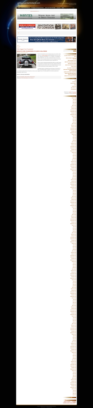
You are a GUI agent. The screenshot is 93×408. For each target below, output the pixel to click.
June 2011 (74, 373)
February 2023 (73, 161)
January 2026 (73, 108)
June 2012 (74, 355)
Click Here (74, 93)
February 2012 (73, 361)
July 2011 (74, 372)
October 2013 (73, 331)
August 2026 (74, 97)
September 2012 (73, 350)
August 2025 (74, 116)
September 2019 (73, 223)
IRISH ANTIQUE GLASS (72, 60)
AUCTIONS (74, 81)
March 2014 (74, 323)
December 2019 (73, 219)
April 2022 (74, 176)
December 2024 (73, 128)
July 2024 (74, 135)
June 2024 (74, 137)
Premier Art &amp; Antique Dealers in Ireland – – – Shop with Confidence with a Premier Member (69, 401)
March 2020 (74, 214)
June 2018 (74, 246)
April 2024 (74, 140)
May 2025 (74, 120)
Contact (28, 11)
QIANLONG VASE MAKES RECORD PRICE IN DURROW (69, 70)
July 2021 (74, 190)
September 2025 (73, 114)
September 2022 (73, 169)
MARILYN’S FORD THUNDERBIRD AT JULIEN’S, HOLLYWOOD (32, 51)
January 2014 (73, 326)
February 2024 (73, 143)
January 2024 (73, 144)
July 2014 (74, 317)
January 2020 (73, 217)
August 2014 (74, 316)
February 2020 (73, 216)
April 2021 (74, 194)
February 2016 (73, 288)
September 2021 (73, 187)
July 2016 (74, 281)
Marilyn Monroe (32, 76)
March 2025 (74, 123)
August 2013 (74, 334)
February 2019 (73, 234)
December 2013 (73, 328)
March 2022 (74, 178)
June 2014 (74, 319)
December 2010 (73, 382)
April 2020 (74, 213)
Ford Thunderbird (21, 76)
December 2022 (73, 164)
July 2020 (74, 208)
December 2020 (73, 200)
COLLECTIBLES (73, 83)
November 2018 (73, 238)
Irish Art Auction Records (25, 7)
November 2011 (73, 366)
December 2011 (73, 364)
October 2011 (73, 367)
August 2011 (74, 370)
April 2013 (74, 340)
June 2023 (74, 155)
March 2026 (74, 105)
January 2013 (73, 344)
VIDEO (63, 7)
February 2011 (73, 379)
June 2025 (74, 119)
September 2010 (73, 387)
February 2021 (73, 197)
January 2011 (73, 381)
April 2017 (74, 267)
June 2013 (74, 337)
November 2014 (73, 311)
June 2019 (74, 228)
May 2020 (74, 211)
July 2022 (74, 172)
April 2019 (74, 231)
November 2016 (73, 275)
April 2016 (74, 285)
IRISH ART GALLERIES (72, 63)
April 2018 (74, 249)
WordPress (54, 406)
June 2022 (74, 173)
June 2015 (74, 300)
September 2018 (73, 241)
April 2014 (74, 322)
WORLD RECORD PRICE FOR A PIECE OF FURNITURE (70, 74)
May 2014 (74, 320)
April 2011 (74, 376)
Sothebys (74, 397)
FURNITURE (74, 86)
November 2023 (73, 147)
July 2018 (74, 244)
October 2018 (73, 240)
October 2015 (73, 294)
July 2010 (74, 390)
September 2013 (73, 332)
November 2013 (73, 329)
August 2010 (74, 388)
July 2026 (74, 99)
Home (19, 7)
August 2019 (74, 225)
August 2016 (74, 279)
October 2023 (73, 149)
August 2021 (74, 188)
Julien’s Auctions (45, 55)
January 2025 (73, 126)
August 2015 (74, 297)
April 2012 (74, 358)
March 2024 (74, 141)
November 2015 (73, 293)
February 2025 (73, 125)
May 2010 (74, 393)
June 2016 (74, 282)
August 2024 (74, 134)
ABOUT (19, 11)
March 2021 (74, 196)
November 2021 (73, 184)
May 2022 (74, 175)
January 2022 (73, 181)
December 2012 (73, 346)
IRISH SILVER (73, 66)
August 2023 (74, 152)
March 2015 (74, 305)
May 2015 (74, 302)
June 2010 (74, 391)
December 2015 (73, 291)
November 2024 (73, 129)
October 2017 (73, 258)
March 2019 (74, 232)
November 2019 (73, 220)
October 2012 (73, 349)
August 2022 (74, 170)
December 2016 (73, 273)
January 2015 (73, 308)
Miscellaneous (73, 87)
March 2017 (74, 269)
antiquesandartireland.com (34, 11)
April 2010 (74, 394)
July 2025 (74, 117)
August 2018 (74, 243)
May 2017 (74, 266)
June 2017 (74, 264)
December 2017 (73, 255)
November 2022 (73, 166)
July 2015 (74, 299)
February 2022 (73, 179)
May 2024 (74, 138)
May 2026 (74, 102)
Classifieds (58, 7)
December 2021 (73, 182)
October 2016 (73, 276)
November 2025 (73, 111)
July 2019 (74, 226)
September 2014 (73, 314)
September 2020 (73, 205)
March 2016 (74, 287)
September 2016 (73, 278)
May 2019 (74, 229)
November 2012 (73, 347)
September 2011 (73, 369)
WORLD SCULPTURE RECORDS (70, 75)
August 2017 (74, 261)
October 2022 (73, 167)
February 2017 (73, 270)
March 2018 (74, 250)
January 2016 (73, 290)
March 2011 (74, 378)
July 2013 (74, 335)
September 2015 (73, 296)
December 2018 (73, 237)
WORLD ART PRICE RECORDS (50, 7)
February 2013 (73, 343)
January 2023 (73, 163)
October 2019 (73, 222)
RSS (73, 7)
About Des (24, 11)
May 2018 (74, 247)
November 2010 (73, 384)
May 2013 (74, 338)
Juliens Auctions (27, 76)
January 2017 (73, 272)
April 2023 (74, 158)
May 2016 (74, 284)
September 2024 (73, 132)
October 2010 (73, 385)
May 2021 (74, 193)
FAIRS (75, 84)
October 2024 (73, 131)
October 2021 (73, 185)
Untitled (74, 402)
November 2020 (73, 202)
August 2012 (74, 352)
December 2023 (73, 146)
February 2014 (73, 325)
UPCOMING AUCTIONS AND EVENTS (37, 7)
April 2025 (74, 122)
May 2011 (74, 375)
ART (75, 80)
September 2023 (73, 150)
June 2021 (74, 191)
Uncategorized (73, 89)
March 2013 (74, 341)
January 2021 (73, 199)
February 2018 (73, 252)
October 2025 (73, 113)
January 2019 (73, 235)
